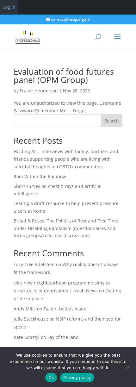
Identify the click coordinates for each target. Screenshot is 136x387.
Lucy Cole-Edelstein (34, 264)
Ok (51, 377)
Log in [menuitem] (9, 7)
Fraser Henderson (39, 91)
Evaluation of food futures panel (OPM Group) (64, 75)
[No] (128, 367)
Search (111, 121)
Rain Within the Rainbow (40, 176)
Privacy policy (77, 377)
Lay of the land (63, 337)
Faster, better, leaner (66, 309)
